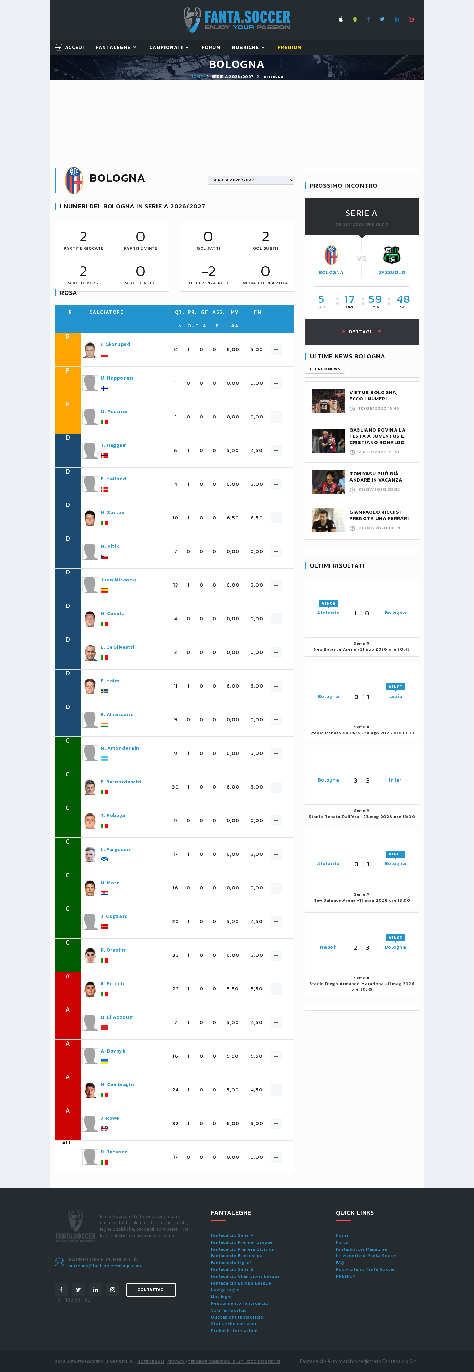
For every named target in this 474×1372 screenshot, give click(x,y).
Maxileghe (222, 1297)
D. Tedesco (114, 1152)
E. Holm (110, 681)
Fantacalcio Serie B (232, 1269)
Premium (290, 48)
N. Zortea (113, 512)
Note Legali (150, 1361)
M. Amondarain (120, 748)
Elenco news (325, 369)
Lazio (395, 696)
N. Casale (112, 613)
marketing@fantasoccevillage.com (104, 1265)
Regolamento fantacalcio (240, 1303)
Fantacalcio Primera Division (243, 1249)
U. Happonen (117, 378)
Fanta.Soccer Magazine (361, 1249)
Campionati (166, 48)
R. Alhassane (117, 714)
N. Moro (110, 882)
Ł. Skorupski (115, 344)
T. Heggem (114, 445)
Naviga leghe (225, 1290)
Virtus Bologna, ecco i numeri (373, 395)
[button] (276, 349)
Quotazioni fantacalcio (237, 1317)
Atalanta (328, 612)
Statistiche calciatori (234, 1324)
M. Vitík (110, 546)
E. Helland (113, 479)
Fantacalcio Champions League (245, 1276)
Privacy (176, 1361)
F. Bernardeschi (121, 781)
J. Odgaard (114, 916)
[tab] (184, 349)
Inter (395, 780)
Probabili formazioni (234, 1331)
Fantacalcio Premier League (242, 1242)
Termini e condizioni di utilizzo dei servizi (234, 1361)
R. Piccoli (112, 983)
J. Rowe (110, 1118)
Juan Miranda (118, 580)
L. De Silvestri (118, 647)
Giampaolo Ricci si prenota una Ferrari (379, 515)
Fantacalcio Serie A (232, 1235)
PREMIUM (346, 1276)
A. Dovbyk (113, 1051)
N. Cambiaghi (117, 1084)
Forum (211, 48)
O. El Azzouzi (117, 1017)
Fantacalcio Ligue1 (231, 1263)
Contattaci (151, 1290)
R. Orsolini (114, 950)
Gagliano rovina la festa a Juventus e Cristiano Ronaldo (377, 436)
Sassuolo (392, 272)
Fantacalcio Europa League (241, 1283)
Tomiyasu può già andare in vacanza (376, 477)
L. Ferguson (115, 849)
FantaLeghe (113, 48)
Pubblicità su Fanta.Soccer (365, 1269)
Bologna (331, 272)
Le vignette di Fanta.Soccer (366, 1256)
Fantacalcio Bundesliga (237, 1256)
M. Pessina (114, 411)
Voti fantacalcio (229, 1310)
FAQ (340, 1263)
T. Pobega (113, 815)
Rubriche (245, 48)
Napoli (328, 947)
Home (196, 77)
